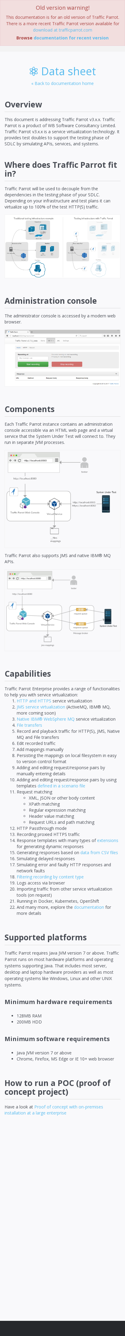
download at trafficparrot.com (62, 30)
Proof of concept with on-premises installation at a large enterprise (54, 1110)
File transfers (29, 725)
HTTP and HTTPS (34, 701)
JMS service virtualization (41, 707)
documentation (89, 907)
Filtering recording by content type (50, 877)
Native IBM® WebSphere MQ (46, 719)
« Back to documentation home (62, 83)
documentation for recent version (71, 38)
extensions (107, 840)
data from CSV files (99, 852)
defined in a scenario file (61, 786)
